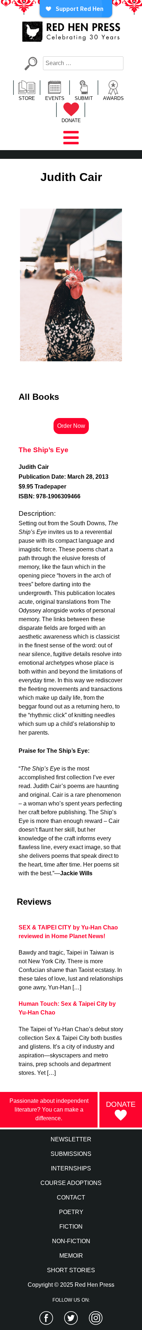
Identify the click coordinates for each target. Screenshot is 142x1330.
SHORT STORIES (71, 1270)
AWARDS (113, 98)
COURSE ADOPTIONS (71, 1183)
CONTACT (71, 1197)
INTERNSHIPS (71, 1168)
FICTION (71, 1226)
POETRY (71, 1212)
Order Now (71, 426)
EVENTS (54, 98)
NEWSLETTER (71, 1139)
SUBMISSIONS (71, 1154)
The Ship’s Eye (43, 450)
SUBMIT (84, 98)
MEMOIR (71, 1256)
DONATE (71, 120)
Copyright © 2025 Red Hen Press (71, 1285)
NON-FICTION (71, 1241)
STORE (27, 98)
